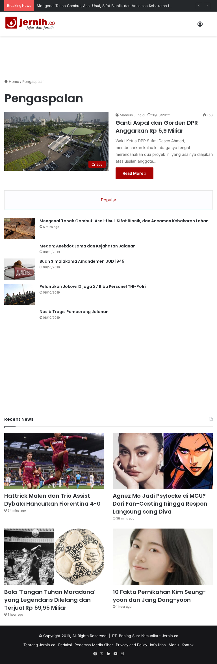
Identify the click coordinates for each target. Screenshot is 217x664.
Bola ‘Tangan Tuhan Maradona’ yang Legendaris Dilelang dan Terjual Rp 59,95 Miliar (50, 600)
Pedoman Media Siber (94, 645)
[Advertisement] (108, 54)
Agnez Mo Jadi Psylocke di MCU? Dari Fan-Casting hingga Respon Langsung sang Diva (160, 504)
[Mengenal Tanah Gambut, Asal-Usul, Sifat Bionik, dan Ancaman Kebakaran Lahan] (19, 228)
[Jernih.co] (31, 24)
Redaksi (65, 645)
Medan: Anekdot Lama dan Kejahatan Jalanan (88, 246)
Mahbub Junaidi (132, 115)
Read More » (134, 173)
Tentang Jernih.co (39, 645)
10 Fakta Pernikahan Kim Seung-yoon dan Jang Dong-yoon (159, 596)
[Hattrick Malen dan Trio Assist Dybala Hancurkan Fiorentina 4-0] (54, 461)
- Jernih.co (168, 635)
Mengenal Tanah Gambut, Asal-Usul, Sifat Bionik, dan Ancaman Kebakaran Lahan (108, 5)
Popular (108, 199)
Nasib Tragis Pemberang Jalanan (74, 311)
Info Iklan (158, 645)
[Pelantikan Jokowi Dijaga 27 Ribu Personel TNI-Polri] (19, 294)
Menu (174, 645)
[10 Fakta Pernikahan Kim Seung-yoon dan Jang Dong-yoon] (163, 557)
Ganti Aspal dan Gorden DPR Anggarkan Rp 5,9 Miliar (157, 127)
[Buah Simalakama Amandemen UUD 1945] (19, 269)
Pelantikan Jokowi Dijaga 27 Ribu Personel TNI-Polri (93, 286)
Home (13, 81)
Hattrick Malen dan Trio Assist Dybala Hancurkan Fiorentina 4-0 (52, 500)
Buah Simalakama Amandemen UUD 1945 (82, 261)
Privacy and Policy (131, 645)
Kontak (188, 645)
